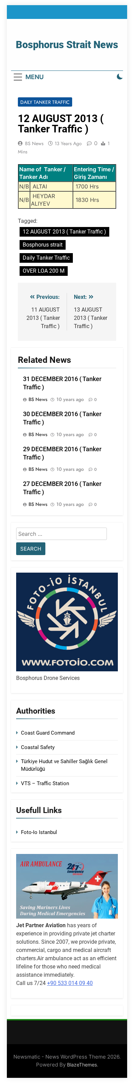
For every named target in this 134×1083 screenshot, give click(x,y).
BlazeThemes (82, 1065)
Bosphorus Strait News (67, 45)
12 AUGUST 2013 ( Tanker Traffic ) (64, 231)
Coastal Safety (38, 747)
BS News (34, 143)
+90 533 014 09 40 (70, 983)
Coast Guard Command (48, 733)
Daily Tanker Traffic (45, 102)
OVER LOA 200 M (44, 271)
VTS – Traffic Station (45, 783)
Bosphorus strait (43, 244)
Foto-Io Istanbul (39, 832)
